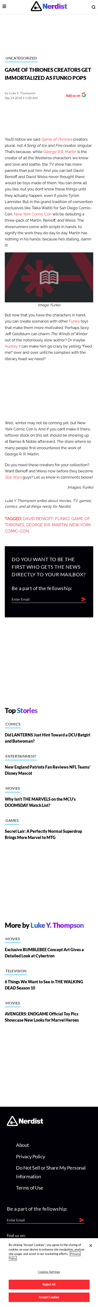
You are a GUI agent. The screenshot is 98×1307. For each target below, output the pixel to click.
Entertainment (20, 756)
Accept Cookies (49, 1297)
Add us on (72, 96)
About (22, 1145)
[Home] (25, 1124)
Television (15, 971)
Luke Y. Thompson (22, 93)
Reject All (49, 1284)
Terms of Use (29, 1187)
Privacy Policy (30, 1156)
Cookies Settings (49, 1272)
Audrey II (13, 346)
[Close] (91, 1245)
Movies (12, 788)
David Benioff (38, 518)
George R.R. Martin (59, 152)
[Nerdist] (49, 7)
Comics (12, 724)
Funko (74, 321)
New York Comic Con (33, 214)
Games (11, 820)
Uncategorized (21, 58)
